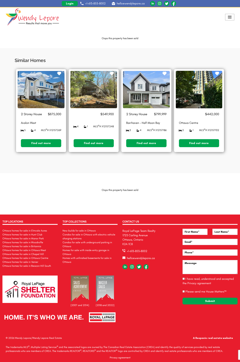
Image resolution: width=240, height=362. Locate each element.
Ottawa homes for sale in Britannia (21, 246)
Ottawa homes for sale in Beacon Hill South (26, 265)
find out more (41, 143)
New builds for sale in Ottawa (79, 230)
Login (69, 3)
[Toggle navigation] (229, 17)
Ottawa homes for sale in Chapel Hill (23, 254)
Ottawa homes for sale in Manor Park (23, 238)
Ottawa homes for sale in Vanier (20, 261)
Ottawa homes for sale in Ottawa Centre (25, 258)
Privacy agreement (199, 283)
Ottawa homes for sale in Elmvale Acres (24, 230)
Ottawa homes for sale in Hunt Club (22, 234)
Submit (210, 301)
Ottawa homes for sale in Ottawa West (24, 250)
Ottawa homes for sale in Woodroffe (22, 242)
